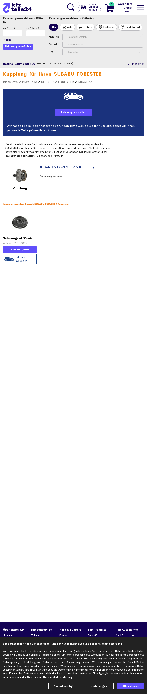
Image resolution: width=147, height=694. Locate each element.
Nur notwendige (64, 686)
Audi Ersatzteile (125, 635)
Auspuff (92, 635)
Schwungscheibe (52, 176)
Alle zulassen (130, 686)
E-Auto (88, 27)
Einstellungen (98, 686)
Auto (70, 27)
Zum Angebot (20, 249)
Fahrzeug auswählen (73, 112)
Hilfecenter (137, 64)
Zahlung (35, 635)
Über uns (8, 635)
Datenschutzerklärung (57, 677)
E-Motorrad (133, 27)
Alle (53, 27)
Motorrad (108, 27)
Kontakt (63, 635)
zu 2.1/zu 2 (9, 28)
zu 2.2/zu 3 (32, 28)
